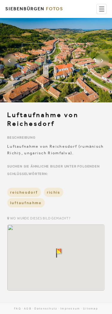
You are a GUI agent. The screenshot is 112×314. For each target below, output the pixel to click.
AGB (28, 308)
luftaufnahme (26, 203)
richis (54, 192)
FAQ (17, 308)
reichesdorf (24, 192)
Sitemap (90, 308)
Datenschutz (45, 308)
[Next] (102, 60)
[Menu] (101, 9)
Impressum (70, 308)
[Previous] (9, 60)
